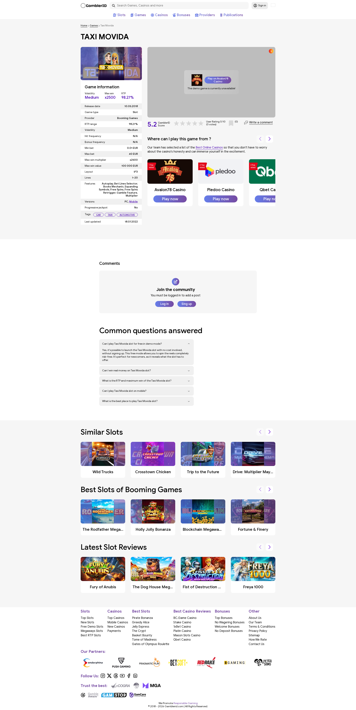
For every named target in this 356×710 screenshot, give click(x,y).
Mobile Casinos (117, 622)
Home (84, 25)
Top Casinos (115, 618)
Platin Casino (182, 631)
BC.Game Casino (185, 618)
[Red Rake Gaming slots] (206, 663)
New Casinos (116, 627)
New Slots (87, 622)
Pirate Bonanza (142, 618)
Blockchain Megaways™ (204, 529)
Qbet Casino (271, 189)
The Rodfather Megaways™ (107, 529)
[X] (109, 677)
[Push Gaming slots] (121, 663)
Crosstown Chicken (153, 471)
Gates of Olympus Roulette (150, 644)
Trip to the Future (203, 471)
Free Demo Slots (92, 627)
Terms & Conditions (262, 627)
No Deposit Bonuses (229, 631)
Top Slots (87, 618)
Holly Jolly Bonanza (153, 529)
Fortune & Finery (253, 529)
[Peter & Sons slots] (263, 663)
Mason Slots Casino (186, 635)
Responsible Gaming (186, 703)
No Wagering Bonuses (230, 622)
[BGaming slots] (234, 663)
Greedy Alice (140, 622)
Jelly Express (140, 627)
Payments (114, 631)
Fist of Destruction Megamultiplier (214, 587)
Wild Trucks (103, 471)
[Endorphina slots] (93, 663)
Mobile (133, 201)
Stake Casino (182, 622)
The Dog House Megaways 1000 (162, 587)
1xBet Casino (182, 627)
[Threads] (115, 677)
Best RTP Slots (91, 635)
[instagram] (102, 677)
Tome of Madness (144, 640)
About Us (255, 618)
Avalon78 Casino (170, 189)
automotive (127, 214)
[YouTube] (122, 677)
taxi (110, 214)
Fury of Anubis (103, 587)
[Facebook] (128, 677)
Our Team (255, 622)
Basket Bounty (142, 635)
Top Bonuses (224, 618)
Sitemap (254, 635)
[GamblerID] (94, 5)
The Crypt (139, 631)
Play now (170, 199)
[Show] (189, 344)
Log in (164, 304)
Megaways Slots (92, 631)
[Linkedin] (135, 677)
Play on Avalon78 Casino (218, 80)
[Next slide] (269, 139)
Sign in (262, 5)
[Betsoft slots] (178, 663)
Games (94, 25)
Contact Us (256, 644)
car (98, 214)
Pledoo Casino (221, 189)
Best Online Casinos (209, 147)
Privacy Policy (258, 631)
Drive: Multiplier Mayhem (255, 471)
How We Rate (258, 640)
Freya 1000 (253, 587)
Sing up (187, 304)
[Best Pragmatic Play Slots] (149, 663)
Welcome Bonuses (227, 627)
